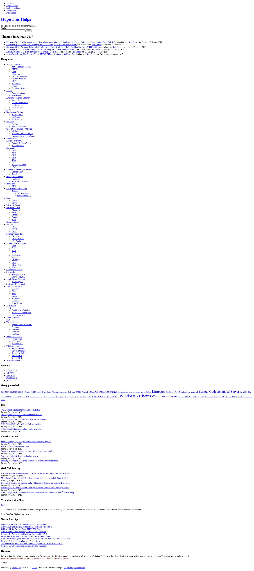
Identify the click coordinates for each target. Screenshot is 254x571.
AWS (8, 110)
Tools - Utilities (12, 317)
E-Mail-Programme (14, 141)
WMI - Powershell (227, 397)
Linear (34, 567)
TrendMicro (17, 107)
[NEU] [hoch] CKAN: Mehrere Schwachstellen (21, 424)
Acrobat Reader (18, 93)
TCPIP (14, 229)
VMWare (15, 131)
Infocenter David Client (21, 312)
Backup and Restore (14, 112)
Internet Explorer (19, 126)
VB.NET (15, 260)
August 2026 (11, 371)
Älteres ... (10, 380)
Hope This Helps (16, 19)
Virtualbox (16, 329)
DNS (14, 71)
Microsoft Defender (20, 102)
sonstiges (15, 105)
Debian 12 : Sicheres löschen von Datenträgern (20, 541)
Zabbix (15, 191)
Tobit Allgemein (18, 315)
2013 (14, 157)
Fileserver (16, 74)
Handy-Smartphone (14, 176)
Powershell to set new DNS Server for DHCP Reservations (26, 536)
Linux (8, 198)
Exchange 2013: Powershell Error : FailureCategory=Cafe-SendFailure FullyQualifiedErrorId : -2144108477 (51, 47)
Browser (9, 122)
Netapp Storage (12, 222)
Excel (14, 212)
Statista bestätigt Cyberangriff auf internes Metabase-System (26, 442)
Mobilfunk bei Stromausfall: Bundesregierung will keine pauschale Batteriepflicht (35, 478)
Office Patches (18, 238)
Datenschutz (11, 10)
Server (14, 203)
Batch (14, 248)
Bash (14, 246)
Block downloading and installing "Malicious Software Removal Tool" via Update (35, 539)
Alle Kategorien (13, 360)
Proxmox (15, 327)
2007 (14, 153)
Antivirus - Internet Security (18, 98)
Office (171, 392)
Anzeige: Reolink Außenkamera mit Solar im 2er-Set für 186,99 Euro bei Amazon (35, 473)
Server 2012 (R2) (19, 353)
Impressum (68, 567)
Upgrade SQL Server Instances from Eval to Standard (23, 546)
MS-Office (165, 392)
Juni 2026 (10, 375)
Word (14, 219)
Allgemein (16, 210)
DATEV (15, 289)
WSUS (15, 86)
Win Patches (17, 241)
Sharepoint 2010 (18, 274)
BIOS (14, 186)
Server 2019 (17, 358)
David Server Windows (21, 310)
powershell (193, 392)
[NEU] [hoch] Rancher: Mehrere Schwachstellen (21, 429)
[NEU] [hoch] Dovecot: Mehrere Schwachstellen (21, 414)
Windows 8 (16, 341)
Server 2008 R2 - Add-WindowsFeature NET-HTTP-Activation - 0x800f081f (38, 54)
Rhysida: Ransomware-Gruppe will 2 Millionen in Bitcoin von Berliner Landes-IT (35, 483)
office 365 (177, 392)
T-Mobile (15, 301)
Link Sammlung (13, 8)
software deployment (49, 397)
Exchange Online (19, 165)
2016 (14, 160)
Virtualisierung (12, 322)
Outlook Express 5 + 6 (21, 143)
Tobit (8, 308)
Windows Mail (18, 145)
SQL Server (11, 305)
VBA (14, 262)
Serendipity (16, 567)
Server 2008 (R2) (19, 351)
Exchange (10, 148)
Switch (14, 174)
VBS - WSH (17, 265)
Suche (3, 28)
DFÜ (14, 227)
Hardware (16, 179)
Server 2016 (17, 355)
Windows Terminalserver (22, 133)
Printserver (16, 83)
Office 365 (16, 215)
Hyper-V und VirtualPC (22, 324)
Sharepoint (10, 272)
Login (3, 505)
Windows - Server (13, 346)
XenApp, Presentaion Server (24, 136)
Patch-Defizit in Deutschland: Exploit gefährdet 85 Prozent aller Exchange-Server (35, 488)
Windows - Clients (14, 336)
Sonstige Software (14, 286)
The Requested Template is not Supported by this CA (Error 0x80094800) (32, 543)
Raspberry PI (17, 281)
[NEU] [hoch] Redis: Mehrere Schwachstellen (20, 410)
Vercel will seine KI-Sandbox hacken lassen (19, 456)
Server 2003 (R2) (19, 348)
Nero (14, 293)
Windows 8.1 (17, 344)
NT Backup (17, 119)
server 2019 (25, 397)
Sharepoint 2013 (18, 277)
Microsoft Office (13, 207)
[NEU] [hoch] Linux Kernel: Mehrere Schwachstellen (23, 419)
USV (8, 320)
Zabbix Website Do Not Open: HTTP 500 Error (21, 529)
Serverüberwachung (14, 270)
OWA (14, 167)
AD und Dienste (13, 64)
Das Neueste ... (12, 378)
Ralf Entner (133, 42)
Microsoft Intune (13, 205)
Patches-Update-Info (15, 234)
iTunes (14, 291)
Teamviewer (17, 303)
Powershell (16, 255)
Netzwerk (10, 224)
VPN (14, 231)
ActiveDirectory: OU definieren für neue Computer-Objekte (31, 52)
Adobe (9, 91)
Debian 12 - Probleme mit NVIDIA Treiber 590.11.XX (24, 534)
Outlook (15, 217)
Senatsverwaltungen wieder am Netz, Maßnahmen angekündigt (27, 451)
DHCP (14, 69)
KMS (14, 81)
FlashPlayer (16, 95)
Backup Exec (17, 114)
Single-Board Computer (16, 279)
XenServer (16, 334)
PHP (14, 253)
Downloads (11, 13)
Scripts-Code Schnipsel (16, 243)
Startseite (10, 3)
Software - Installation (21, 181)
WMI (14, 267)
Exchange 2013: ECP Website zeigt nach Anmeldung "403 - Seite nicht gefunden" (40, 49)
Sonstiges (16, 298)
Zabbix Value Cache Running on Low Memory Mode (23, 531)
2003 (14, 150)
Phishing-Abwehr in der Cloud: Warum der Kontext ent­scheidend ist (29, 461)
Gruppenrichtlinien (19, 76)
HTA (14, 250)
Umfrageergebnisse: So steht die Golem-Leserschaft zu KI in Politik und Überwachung (37, 492)
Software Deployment (15, 284)
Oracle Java (16, 296)
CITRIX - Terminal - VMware (19, 129)
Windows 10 (17, 339)
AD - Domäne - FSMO (21, 67)
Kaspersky (16, 100)
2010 (14, 155)
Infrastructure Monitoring (16, 188)
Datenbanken (11, 138)
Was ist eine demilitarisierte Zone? (15, 446)
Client (14, 200)
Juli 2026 (10, 373)
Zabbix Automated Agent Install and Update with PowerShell (26, 527)
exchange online (123, 392)
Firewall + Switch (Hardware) (18, 169)
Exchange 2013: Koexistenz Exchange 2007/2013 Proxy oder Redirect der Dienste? (41, 44)
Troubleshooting (24, 196)
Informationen (12, 6)
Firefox (15, 124)
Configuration (23, 193)
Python (15, 258)
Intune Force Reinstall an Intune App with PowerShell (23, 524)
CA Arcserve (17, 117)
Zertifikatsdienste (19, 88)
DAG (14, 162)
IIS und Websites (19, 79)
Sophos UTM (17, 172)
